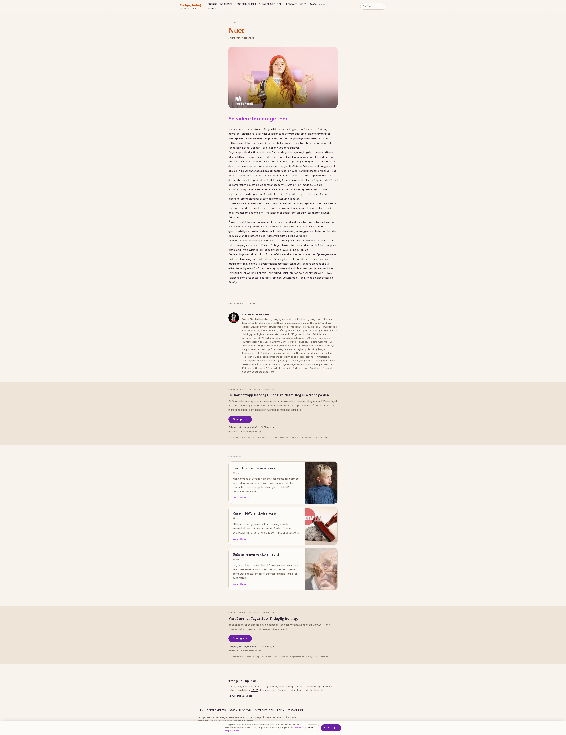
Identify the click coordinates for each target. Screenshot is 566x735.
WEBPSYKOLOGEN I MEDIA (269, 710)
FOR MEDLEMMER (246, 4)
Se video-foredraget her (258, 118)
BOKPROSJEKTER (216, 710)
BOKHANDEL (227, 4)
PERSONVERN (295, 710)
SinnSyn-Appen (317, 4)
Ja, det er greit (331, 727)
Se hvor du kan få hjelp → (241, 695)
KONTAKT (291, 4)
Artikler (234, 23)
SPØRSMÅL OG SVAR (240, 710)
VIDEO (303, 4)
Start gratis (240, 419)
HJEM (200, 710)
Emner (211, 8)
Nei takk (312, 727)
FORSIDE (212, 4)
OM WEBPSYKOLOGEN (271, 4)
